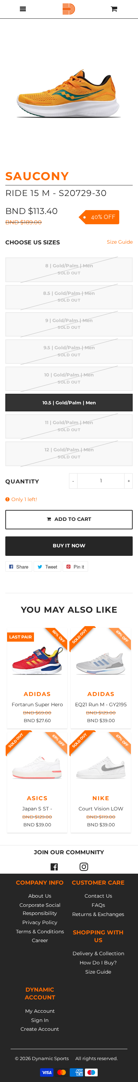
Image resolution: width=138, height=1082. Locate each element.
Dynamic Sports (50, 1058)
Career (40, 940)
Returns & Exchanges (98, 914)
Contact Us (98, 896)
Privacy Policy (39, 922)
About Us (39, 896)
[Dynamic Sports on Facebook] (54, 867)
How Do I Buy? (98, 962)
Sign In (39, 1020)
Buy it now (69, 545)
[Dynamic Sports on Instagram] (84, 867)
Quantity (22, 481)
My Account (40, 1011)
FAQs (98, 905)
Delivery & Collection (98, 953)
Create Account (40, 1029)
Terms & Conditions (40, 931)
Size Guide (120, 242)
